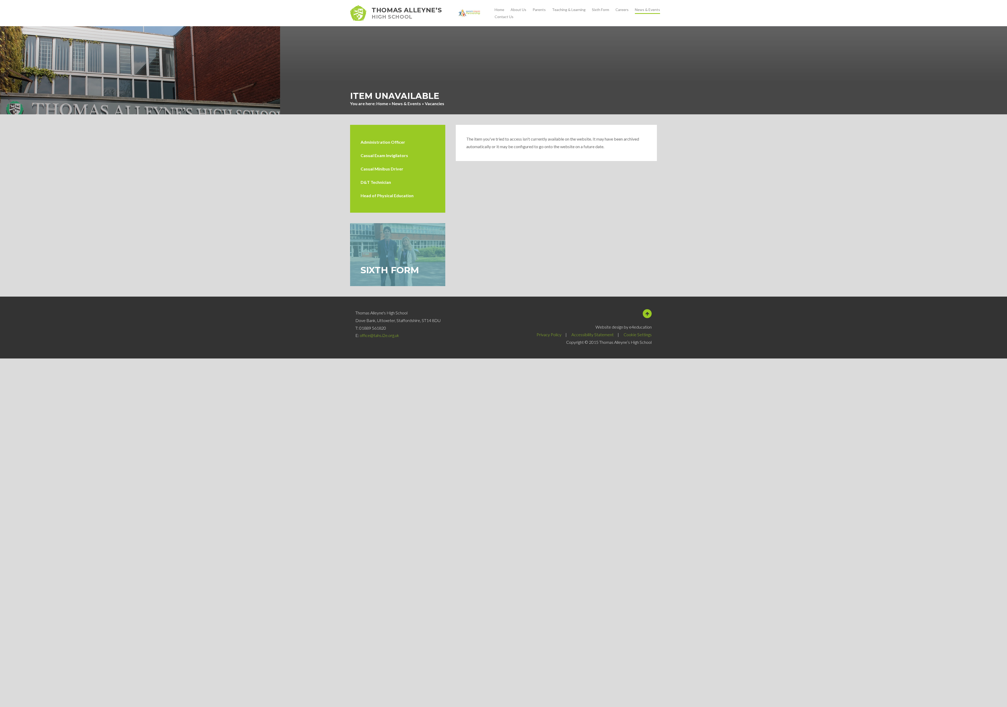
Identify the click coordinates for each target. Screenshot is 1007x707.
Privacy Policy (549, 334)
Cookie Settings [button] (638, 334)
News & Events (406, 103)
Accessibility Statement (592, 334)
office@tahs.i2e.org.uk (379, 335)
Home (382, 103)
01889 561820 (372, 327)
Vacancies (434, 103)
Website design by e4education (624, 326)
